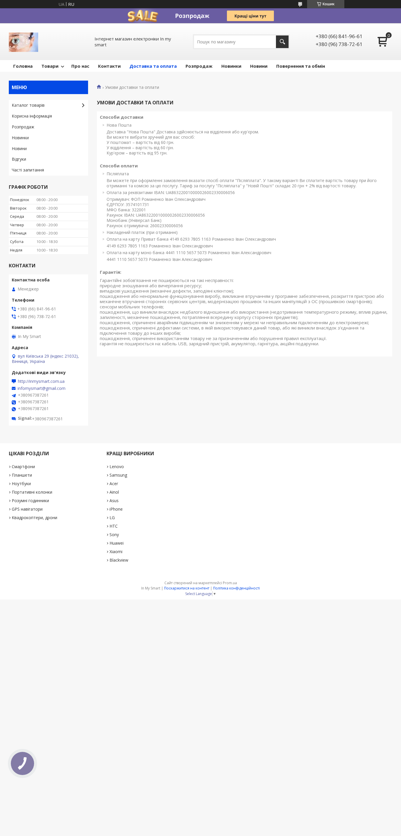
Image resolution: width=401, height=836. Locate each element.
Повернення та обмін (300, 66)
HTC (113, 526)
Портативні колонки (32, 492)
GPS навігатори (27, 509)
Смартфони (23, 466)
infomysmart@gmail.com (41, 388)
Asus (114, 500)
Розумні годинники (30, 500)
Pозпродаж (199, 66)
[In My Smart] (23, 42)
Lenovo (116, 466)
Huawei (116, 543)
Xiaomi (115, 551)
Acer (113, 483)
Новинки (231, 66)
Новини (258, 66)
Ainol (114, 492)
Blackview (118, 560)
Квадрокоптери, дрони (34, 517)
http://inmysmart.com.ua (41, 381)
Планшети (22, 475)
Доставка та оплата (153, 66)
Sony (114, 534)
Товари (49, 66)
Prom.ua (230, 582)
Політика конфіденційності (236, 588)
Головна (23, 66)
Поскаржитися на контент (186, 588)
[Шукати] (282, 41)
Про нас (80, 66)
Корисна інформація (32, 116)
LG (112, 517)
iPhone (116, 509)
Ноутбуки (21, 483)
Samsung (118, 475)
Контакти (109, 66)
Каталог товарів (28, 105)
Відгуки (19, 159)
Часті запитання (28, 170)
